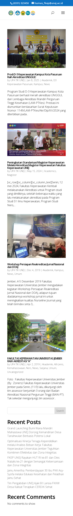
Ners (28, 368)
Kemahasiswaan (16, 368)
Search (60, 410)
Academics (50, 171)
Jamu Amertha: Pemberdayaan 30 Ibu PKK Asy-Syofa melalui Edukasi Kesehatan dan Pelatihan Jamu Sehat (35, 474)
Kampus (38, 84)
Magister (12, 175)
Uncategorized (15, 372)
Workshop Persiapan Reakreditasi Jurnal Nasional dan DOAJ (35, 265)
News (47, 84)
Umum (18, 273)
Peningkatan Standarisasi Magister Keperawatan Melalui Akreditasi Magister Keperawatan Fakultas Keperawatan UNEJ (36, 165)
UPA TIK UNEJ (18, 80)
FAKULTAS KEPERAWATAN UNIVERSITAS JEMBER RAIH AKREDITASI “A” (34, 360)
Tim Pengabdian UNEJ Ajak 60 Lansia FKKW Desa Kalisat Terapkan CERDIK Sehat (33, 485)
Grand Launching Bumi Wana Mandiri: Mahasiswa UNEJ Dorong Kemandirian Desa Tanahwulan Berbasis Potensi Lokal (34, 432)
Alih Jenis (58, 364)
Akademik (47, 80)
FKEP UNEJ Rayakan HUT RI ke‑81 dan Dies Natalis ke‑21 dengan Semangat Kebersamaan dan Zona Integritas (35, 461)
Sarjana (44, 368)
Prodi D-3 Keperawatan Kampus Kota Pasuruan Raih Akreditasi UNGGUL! (34, 76)
